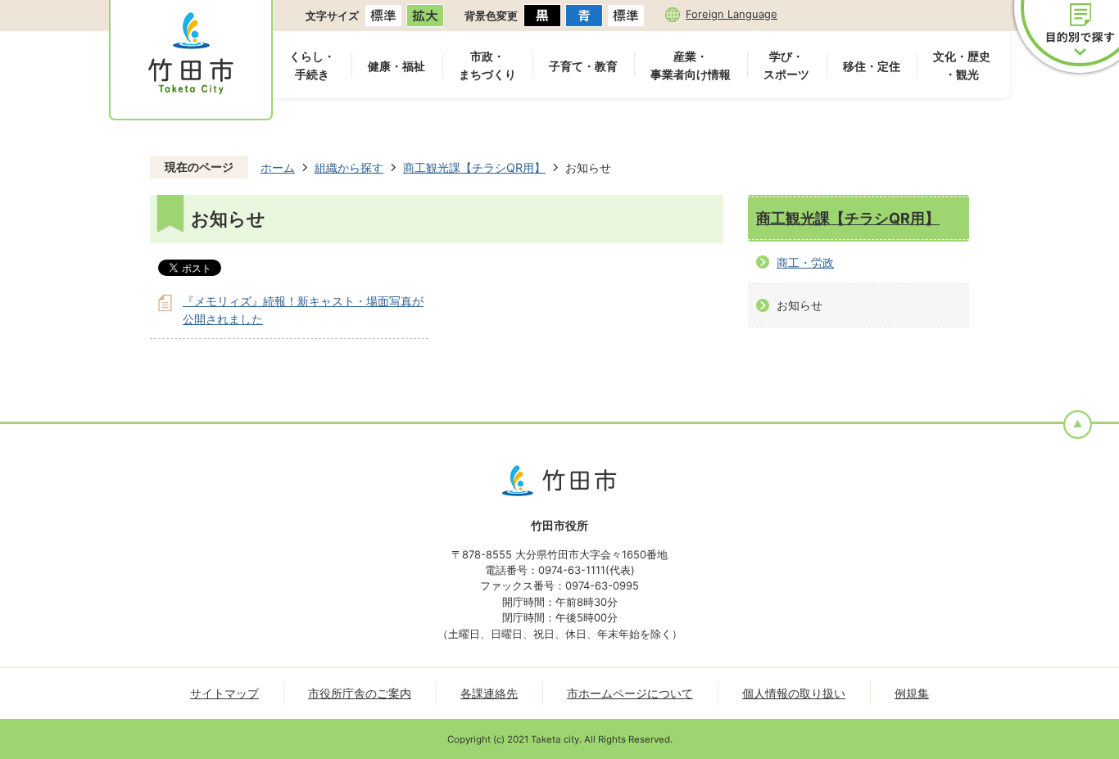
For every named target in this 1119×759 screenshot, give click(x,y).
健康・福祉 (396, 66)
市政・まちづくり (487, 65)
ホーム (277, 167)
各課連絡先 (489, 693)
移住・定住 (871, 66)
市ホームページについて (630, 693)
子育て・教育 (583, 66)
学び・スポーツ (786, 65)
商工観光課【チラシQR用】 (474, 167)
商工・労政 (805, 262)
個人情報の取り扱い (793, 693)
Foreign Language (731, 13)
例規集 (912, 693)
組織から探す (349, 167)
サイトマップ (224, 693)
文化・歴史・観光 (961, 65)
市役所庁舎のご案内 (359, 693)
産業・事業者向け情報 (690, 65)
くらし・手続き (312, 65)
